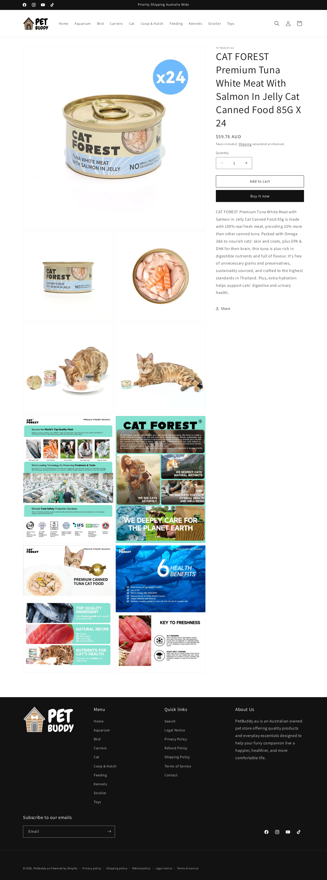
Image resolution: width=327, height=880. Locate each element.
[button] (277, 23)
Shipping (245, 144)
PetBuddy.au (42, 868)
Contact (171, 775)
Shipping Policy (177, 757)
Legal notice (164, 868)
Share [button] (225, 308)
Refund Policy (176, 748)
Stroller (100, 793)
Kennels (100, 784)
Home (98, 721)
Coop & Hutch (105, 766)
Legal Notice (175, 730)
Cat (96, 757)
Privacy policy (91, 868)
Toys (97, 802)
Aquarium (102, 730)
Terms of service (187, 868)
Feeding (100, 775)
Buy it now (260, 196)
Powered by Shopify (64, 868)
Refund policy (141, 868)
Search (170, 721)
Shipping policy (116, 868)
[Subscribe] (109, 831)
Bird (97, 739)
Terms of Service (178, 766)
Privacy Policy (176, 739)
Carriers (100, 748)
